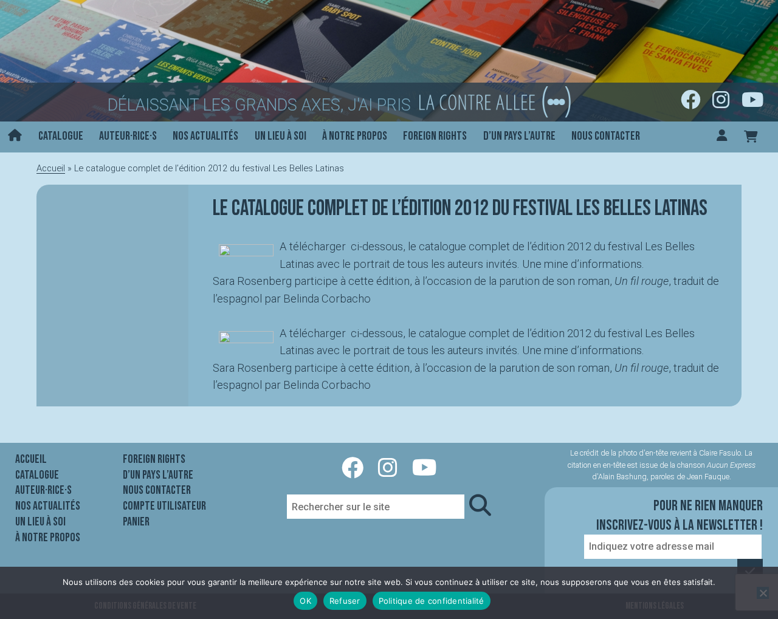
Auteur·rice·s (128, 136)
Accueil (50, 168)
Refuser (344, 601)
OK (305, 601)
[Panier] (751, 136)
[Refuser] (763, 593)
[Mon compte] (722, 136)
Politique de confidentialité (431, 601)
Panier (136, 522)
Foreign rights (435, 136)
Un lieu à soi (280, 136)
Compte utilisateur (164, 506)
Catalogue (60, 136)
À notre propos (354, 136)
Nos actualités (205, 136)
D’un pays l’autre (519, 136)
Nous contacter (605, 136)
